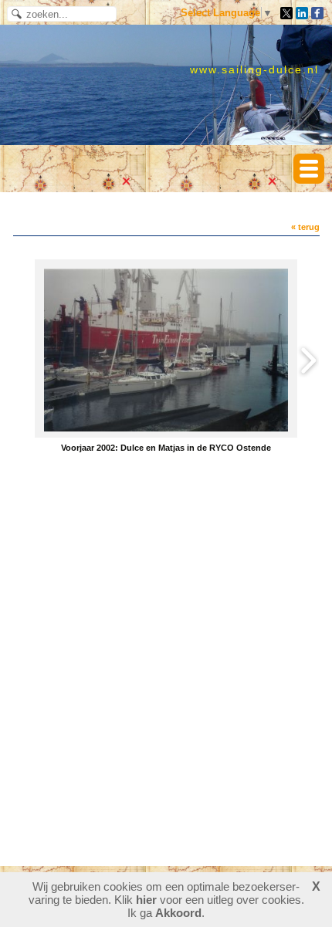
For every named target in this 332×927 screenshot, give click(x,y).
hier (146, 899)
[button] (308, 169)
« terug (305, 227)
